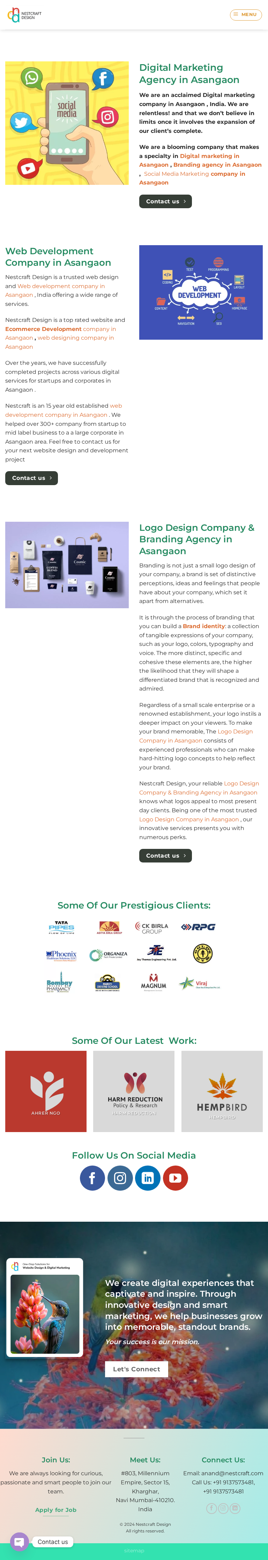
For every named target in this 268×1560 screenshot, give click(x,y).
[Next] (262, 1094)
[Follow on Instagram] (120, 1178)
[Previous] (5, 1094)
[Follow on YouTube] (175, 1178)
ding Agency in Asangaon (222, 792)
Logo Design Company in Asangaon (189, 819)
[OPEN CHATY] (19, 1541)
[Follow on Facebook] (92, 1178)
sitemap (134, 1550)
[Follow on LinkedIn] (147, 1178)
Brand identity (204, 626)
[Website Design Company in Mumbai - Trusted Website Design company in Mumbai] (27, 15)
